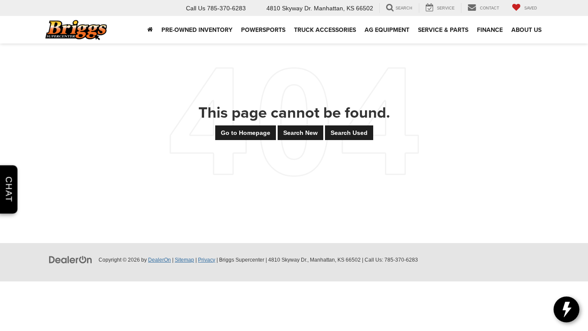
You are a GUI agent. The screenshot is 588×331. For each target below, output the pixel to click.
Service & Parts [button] (443, 29)
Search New (300, 132)
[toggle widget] (566, 309)
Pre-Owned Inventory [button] (196, 29)
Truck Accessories (325, 29)
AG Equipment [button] (387, 29)
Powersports (263, 29)
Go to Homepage (245, 132)
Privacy (206, 260)
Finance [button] (490, 29)
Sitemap (184, 260)
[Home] (150, 30)
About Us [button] (526, 29)
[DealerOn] (71, 259)
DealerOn (159, 260)
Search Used (349, 132)
